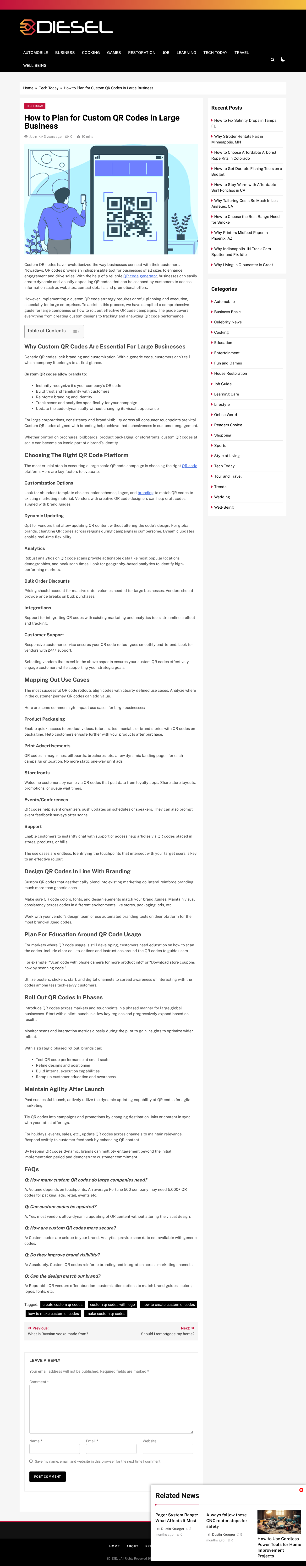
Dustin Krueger (172, 1529)
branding (146, 492)
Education (223, 342)
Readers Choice (228, 425)
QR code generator (140, 276)
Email (92, 1441)
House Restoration (230, 373)
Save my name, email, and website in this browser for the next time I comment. (98, 1461)
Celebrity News (228, 322)
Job (166, 52)
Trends (220, 487)
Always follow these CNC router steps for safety (226, 1520)
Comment (39, 1382)
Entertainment (227, 353)
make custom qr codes (106, 1314)
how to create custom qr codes (168, 1305)
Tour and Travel (228, 476)
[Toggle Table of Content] (73, 331)
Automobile (35, 52)
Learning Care (226, 394)
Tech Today (215, 52)
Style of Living (227, 455)
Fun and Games (228, 363)
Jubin (33, 136)
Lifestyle (222, 404)
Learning (186, 52)
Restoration (141, 52)
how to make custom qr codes (53, 1314)
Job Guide (223, 384)
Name (35, 1441)
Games (114, 52)
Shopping (222, 435)
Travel (242, 52)
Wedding (222, 497)
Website (150, 1441)
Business (65, 52)
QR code (189, 466)
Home (114, 1546)
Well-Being (35, 65)
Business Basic (227, 312)
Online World (225, 414)
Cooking (91, 52)
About (132, 1546)
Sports (220, 445)
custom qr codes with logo (112, 1305)
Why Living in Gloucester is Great (243, 265)
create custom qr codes (62, 1305)
